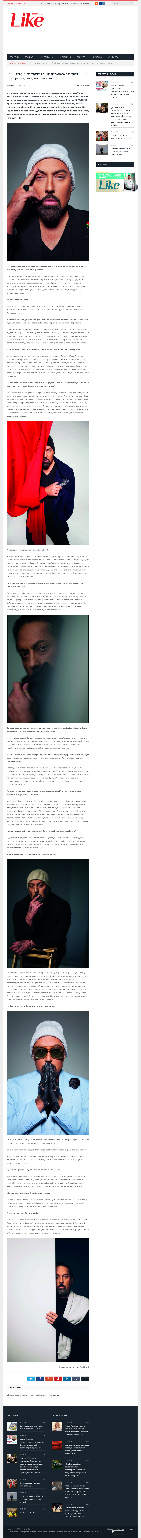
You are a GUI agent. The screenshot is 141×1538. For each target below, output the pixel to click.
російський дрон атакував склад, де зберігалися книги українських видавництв (77, 1449)
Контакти (113, 57)
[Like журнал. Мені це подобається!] (27, 20)
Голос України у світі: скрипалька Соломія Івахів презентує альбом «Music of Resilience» (65, 3)
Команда (120, 1529)
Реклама (97, 57)
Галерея (81, 57)
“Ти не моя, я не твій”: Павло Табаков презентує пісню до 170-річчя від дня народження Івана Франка (77, 1492)
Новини (86, 85)
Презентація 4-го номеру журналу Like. (121, 136)
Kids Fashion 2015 (27, 1512)
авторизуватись (51, 1395)
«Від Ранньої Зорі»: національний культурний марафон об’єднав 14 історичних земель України (75, 1470)
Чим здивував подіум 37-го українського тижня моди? (121, 151)
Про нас (29, 57)
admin (11, 85)
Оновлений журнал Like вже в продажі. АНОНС (31, 1427)
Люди (79, 85)
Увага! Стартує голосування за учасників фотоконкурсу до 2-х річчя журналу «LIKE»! (122, 91)
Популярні (103, 74)
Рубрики (46, 57)
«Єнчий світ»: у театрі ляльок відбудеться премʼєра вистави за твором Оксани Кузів (75, 1512)
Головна (14, 57)
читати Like (65, 57)
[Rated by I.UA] (118, 1534)
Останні (113, 74)
